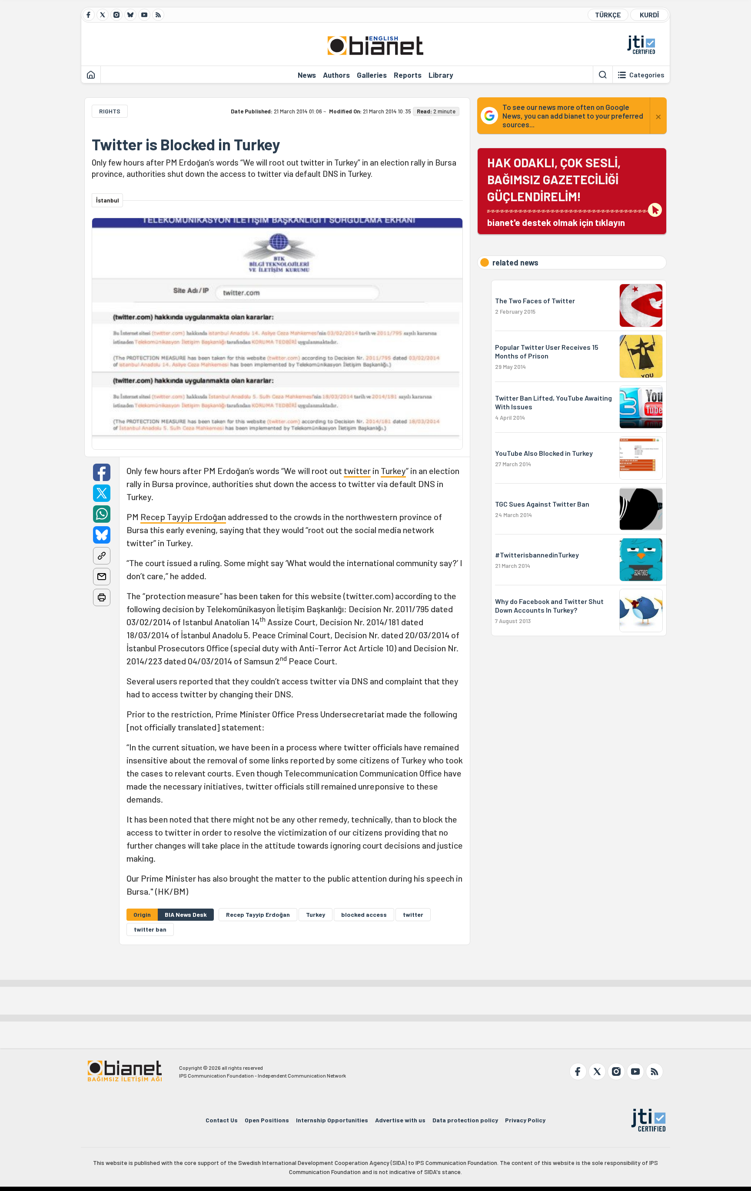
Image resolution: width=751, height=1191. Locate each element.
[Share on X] (101, 493)
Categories (647, 74)
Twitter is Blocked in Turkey (186, 144)
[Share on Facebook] (101, 472)
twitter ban (150, 929)
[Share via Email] (101, 576)
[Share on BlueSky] (101, 535)
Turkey (393, 470)
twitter (357, 470)
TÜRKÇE (608, 14)
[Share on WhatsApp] (101, 514)
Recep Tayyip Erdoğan (183, 516)
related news (515, 262)
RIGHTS (109, 111)
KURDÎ (649, 14)
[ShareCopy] (101, 555)
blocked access (364, 914)
